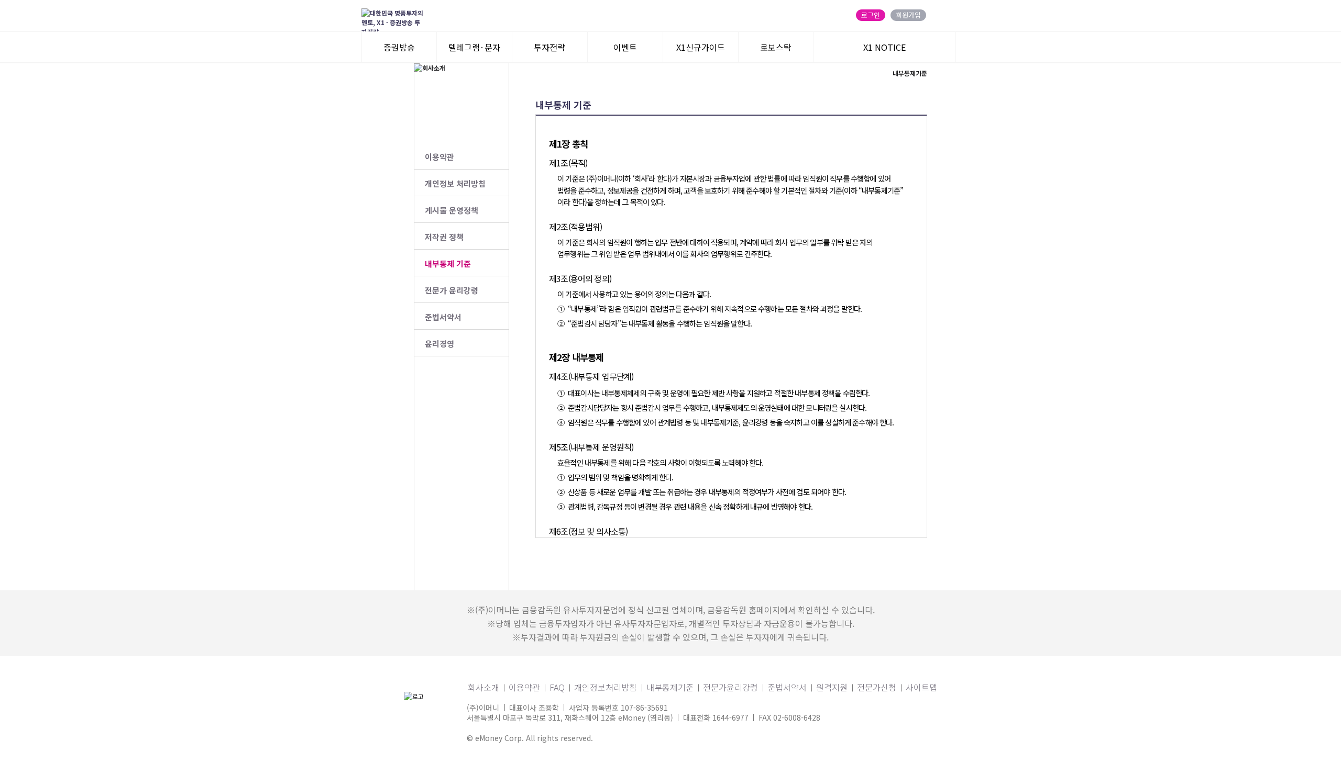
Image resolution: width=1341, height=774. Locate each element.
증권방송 (399, 47)
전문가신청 (876, 687)
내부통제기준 (670, 687)
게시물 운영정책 (451, 210)
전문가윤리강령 (730, 687)
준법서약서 (443, 316)
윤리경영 (439, 343)
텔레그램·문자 (474, 47)
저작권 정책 (444, 236)
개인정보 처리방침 (455, 183)
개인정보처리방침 (605, 687)
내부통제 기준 (448, 263)
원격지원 (832, 687)
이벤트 (625, 47)
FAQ (557, 687)
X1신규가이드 (700, 47)
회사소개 (483, 687)
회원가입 (908, 15)
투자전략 (549, 47)
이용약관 (439, 156)
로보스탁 (776, 47)
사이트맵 (921, 687)
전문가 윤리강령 (451, 290)
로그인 (870, 15)
